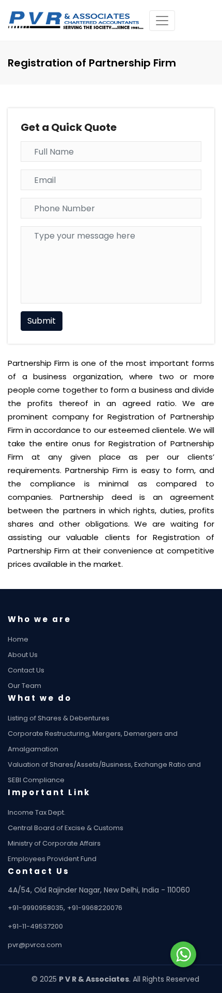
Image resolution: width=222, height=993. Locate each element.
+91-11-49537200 (35, 926)
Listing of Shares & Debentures (58, 718)
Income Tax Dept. (37, 812)
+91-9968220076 (94, 908)
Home (18, 639)
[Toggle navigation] (162, 20)
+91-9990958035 (36, 908)
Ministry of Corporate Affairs (54, 843)
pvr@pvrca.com (35, 945)
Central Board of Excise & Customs (65, 828)
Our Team (24, 686)
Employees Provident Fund (52, 859)
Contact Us (26, 670)
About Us (23, 655)
